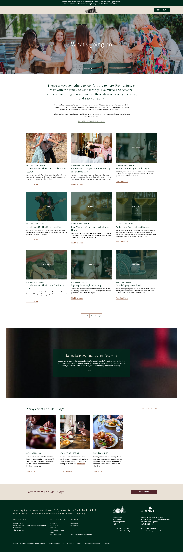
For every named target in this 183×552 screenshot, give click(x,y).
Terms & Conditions (92, 543)
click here (81, 464)
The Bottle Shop (19, 530)
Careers (70, 543)
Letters (53, 528)
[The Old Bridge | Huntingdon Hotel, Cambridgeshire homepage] (91, 10)
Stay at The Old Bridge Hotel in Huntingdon (29, 525)
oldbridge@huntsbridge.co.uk (124, 531)
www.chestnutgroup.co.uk (151, 531)
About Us (53, 523)
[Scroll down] (91, 68)
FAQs (52, 532)
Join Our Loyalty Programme (81, 535)
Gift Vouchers (55, 535)
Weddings (17, 528)
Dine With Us (18, 523)
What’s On (54, 525)
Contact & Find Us (57, 530)
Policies (107, 543)
